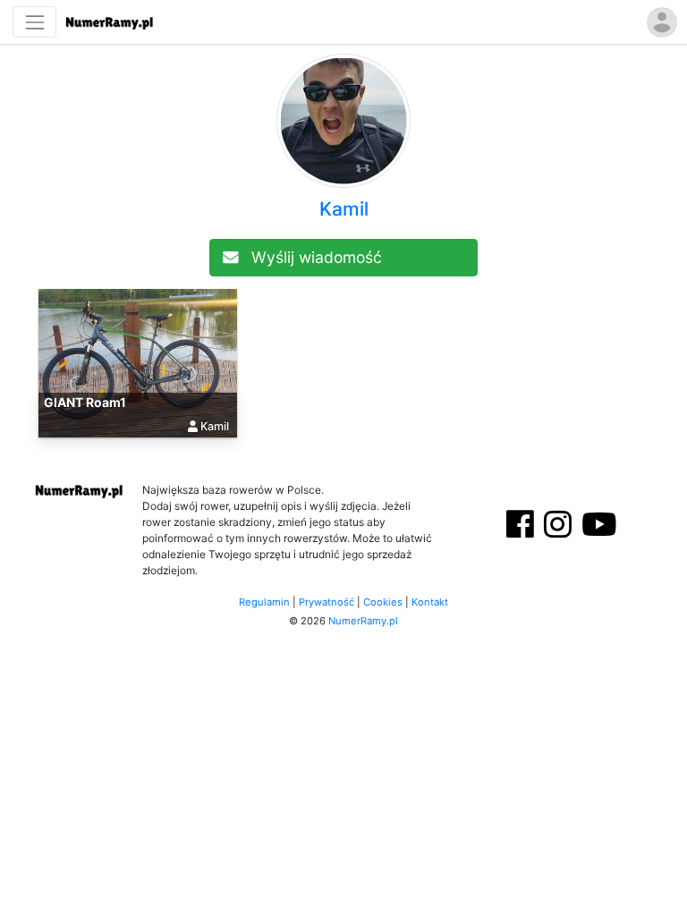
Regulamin (264, 602)
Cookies (383, 602)
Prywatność (326, 602)
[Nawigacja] (34, 22)
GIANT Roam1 (85, 402)
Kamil (344, 209)
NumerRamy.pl (363, 621)
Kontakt (429, 602)
